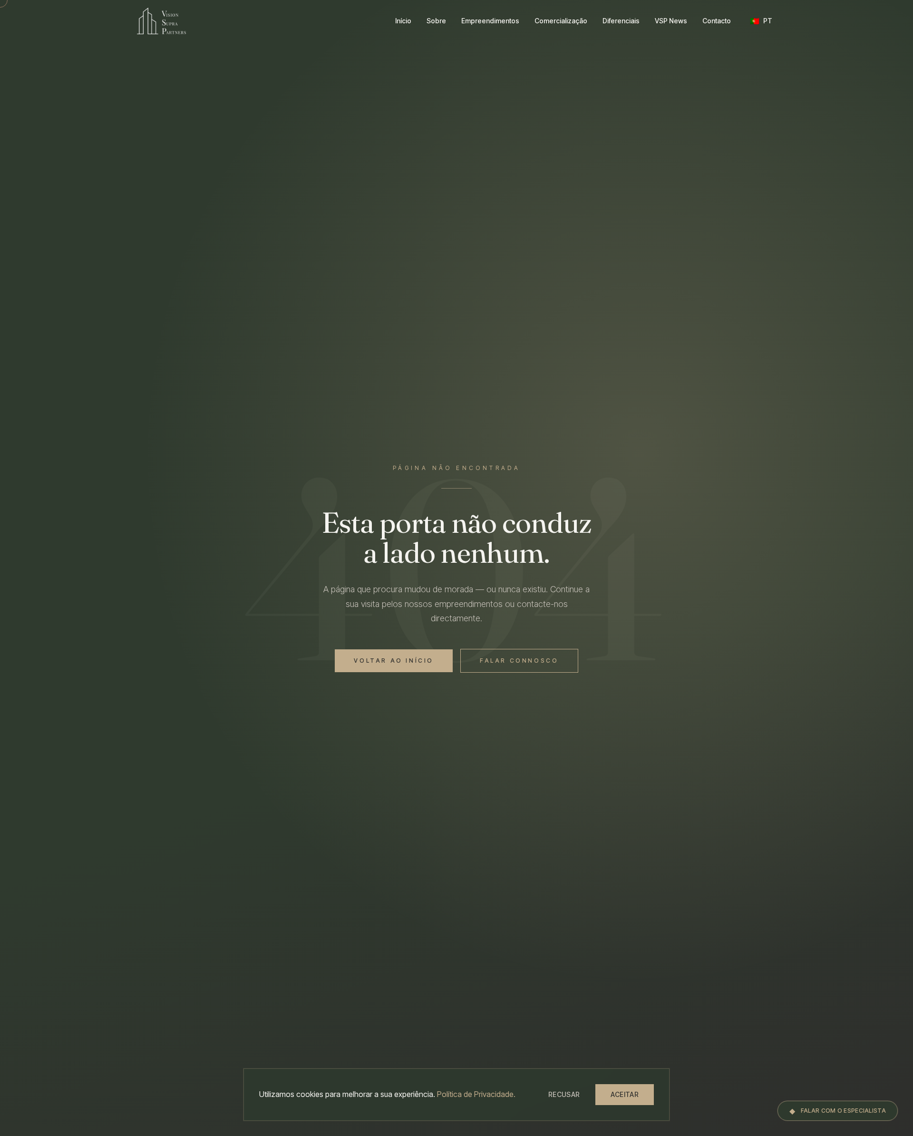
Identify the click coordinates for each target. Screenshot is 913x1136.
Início (403, 21)
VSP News (671, 21)
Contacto (716, 21)
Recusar (564, 1094)
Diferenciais (621, 21)
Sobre (436, 21)
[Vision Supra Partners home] (161, 21)
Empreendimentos (490, 21)
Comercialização (560, 21)
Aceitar (625, 1094)
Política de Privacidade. (476, 1094)
